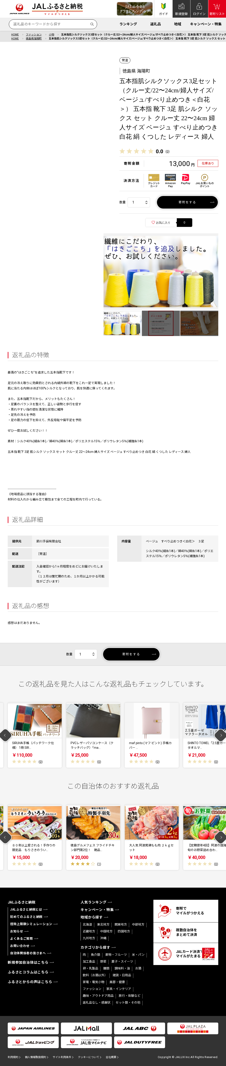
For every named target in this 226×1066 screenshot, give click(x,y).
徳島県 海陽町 (136, 71)
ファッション (34, 34)
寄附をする (187, 202)
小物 (51, 34)
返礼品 (155, 24)
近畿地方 (89, 931)
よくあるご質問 (21, 938)
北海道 (87, 924)
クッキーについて (88, 1057)
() (168, 151)
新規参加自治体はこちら (28, 962)
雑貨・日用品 (122, 975)
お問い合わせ (20, 946)
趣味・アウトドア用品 (98, 995)
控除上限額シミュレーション (31, 924)
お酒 (138, 968)
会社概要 (111, 1057)
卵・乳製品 (90, 968)
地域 (177, 24)
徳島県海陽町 (34, 38)
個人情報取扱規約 (35, 1057)
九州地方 (89, 938)
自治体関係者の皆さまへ (28, 953)
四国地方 (124, 931)
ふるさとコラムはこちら (28, 972)
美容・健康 (117, 982)
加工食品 (89, 961)
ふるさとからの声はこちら (30, 982)
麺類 (106, 968)
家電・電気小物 (93, 982)
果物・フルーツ (116, 954)
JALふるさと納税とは (26, 909)
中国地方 (106, 931)
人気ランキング (94, 902)
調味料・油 (122, 968)
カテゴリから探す (95, 947)
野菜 (103, 961)
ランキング (128, 24)
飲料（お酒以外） (95, 975)
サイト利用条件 (62, 1057)
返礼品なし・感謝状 (97, 1002)
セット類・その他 (128, 1002)
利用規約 (13, 1057)
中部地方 (138, 924)
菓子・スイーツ (122, 961)
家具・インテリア (118, 989)
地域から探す (92, 917)
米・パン (138, 954)
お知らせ (16, 931)
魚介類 (95, 954)
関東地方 (121, 924)
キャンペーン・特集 (206, 24)
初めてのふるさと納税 (26, 917)
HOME (15, 34)
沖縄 (103, 938)
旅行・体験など (129, 995)
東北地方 (103, 924)
